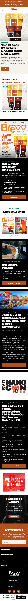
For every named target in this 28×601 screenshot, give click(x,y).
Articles (9, 82)
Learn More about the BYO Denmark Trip (14, 365)
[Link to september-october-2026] (8, 225)
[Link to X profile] (18, 592)
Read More (5, 68)
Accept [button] (18, 597)
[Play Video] (14, 250)
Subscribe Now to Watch (14, 283)
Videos (24, 82)
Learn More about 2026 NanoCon (14, 466)
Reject (23, 597)
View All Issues (14, 235)
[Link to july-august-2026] (21, 225)
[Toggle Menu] (2, 9)
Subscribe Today (14, 197)
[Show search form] (25, 9)
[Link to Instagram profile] (14, 592)
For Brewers (5, 549)
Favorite (25, 86)
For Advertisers (7, 554)
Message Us (10, 586)
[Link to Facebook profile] (9, 592)
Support (4, 565)
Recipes (17, 82)
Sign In (18, 520)
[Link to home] (14, 10)
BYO (2, 560)
